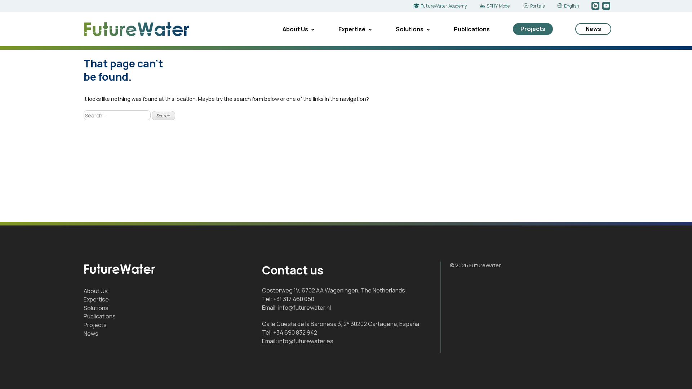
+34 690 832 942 (295, 332)
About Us (295, 29)
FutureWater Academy (444, 6)
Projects (532, 29)
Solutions (409, 29)
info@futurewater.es (305, 341)
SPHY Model (499, 6)
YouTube (606, 6)
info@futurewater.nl (304, 308)
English (571, 6)
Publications (472, 29)
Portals (537, 6)
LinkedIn (595, 6)
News (593, 29)
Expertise (351, 29)
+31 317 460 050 (293, 299)
